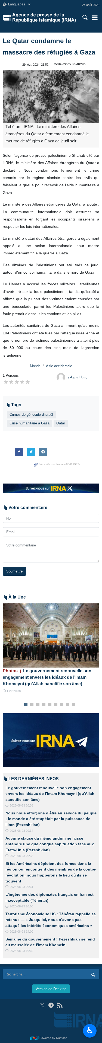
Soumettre (14, 571)
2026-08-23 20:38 (21, 805)
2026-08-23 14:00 (21, 931)
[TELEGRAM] (51, 1005)
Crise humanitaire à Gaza (30, 423)
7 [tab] (62, 704)
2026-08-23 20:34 (21, 830)
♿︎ (90, 1030)
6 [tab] (56, 704)
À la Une (17, 597)
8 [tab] (68, 704)
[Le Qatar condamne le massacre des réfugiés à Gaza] (51, 96)
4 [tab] (44, 704)
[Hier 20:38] (51, 635)
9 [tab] (74, 704)
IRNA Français (44, 17)
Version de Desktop (51, 989)
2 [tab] (32, 704)
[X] (42, 1005)
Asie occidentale (59, 366)
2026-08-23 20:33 (21, 856)
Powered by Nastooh (53, 1037)
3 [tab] (38, 704)
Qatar (60, 423)
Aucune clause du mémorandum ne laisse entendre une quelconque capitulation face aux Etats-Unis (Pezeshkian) (49, 844)
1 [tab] (26, 704)
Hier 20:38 (14, 691)
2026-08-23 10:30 (21, 950)
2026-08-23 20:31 (21, 886)
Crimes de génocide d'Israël (31, 414)
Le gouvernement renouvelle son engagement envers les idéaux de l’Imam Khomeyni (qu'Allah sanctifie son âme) (47, 677)
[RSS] (59, 1005)
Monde (35, 366)
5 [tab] (50, 704)
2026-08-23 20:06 (21, 906)
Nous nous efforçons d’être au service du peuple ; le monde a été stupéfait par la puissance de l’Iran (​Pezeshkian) (51, 819)
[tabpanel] (51, 648)
